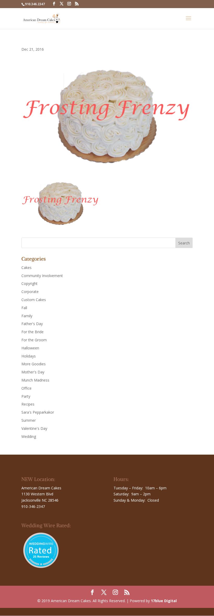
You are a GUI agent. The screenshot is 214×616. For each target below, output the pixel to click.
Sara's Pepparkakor (37, 412)
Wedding (28, 436)
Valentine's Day (34, 428)
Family (26, 315)
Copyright (29, 283)
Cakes (26, 267)
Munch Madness (35, 380)
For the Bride (32, 331)
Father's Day (32, 323)
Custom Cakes (33, 299)
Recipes (27, 404)
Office (26, 388)
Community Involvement (42, 275)
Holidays (28, 356)
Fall (24, 307)
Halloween (30, 347)
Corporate (30, 291)
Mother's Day (32, 371)
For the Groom (34, 339)
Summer (28, 420)
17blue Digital (164, 600)
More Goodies (33, 363)
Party (25, 396)
